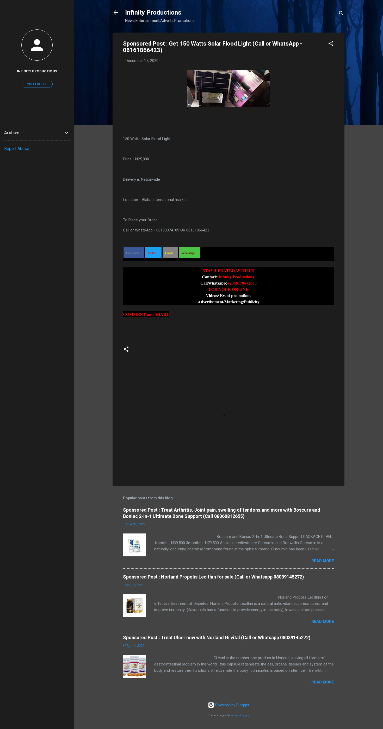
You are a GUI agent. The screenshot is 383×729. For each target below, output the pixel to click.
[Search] (341, 14)
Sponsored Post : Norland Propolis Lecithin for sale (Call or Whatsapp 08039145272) (213, 577)
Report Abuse (16, 148)
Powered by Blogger (231, 705)
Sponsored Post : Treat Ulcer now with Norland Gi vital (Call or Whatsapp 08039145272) (217, 637)
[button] (331, 44)
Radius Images (240, 715)
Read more (322, 560)
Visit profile (37, 84)
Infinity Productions (153, 12)
